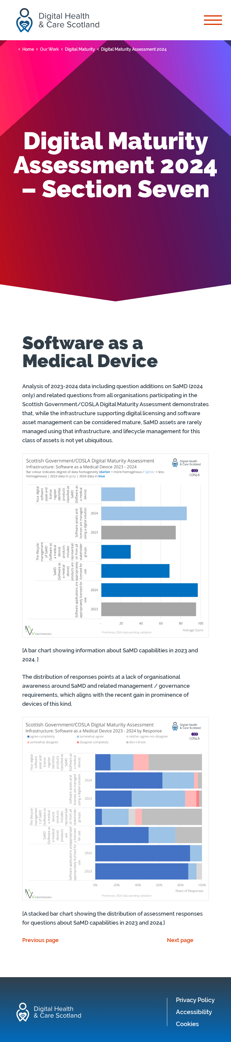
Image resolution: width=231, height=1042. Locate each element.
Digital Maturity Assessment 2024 (134, 49)
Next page (180, 940)
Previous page (40, 940)
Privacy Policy (195, 1000)
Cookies (187, 1024)
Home (28, 49)
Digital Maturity (80, 49)
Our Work (49, 49)
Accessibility (194, 1012)
